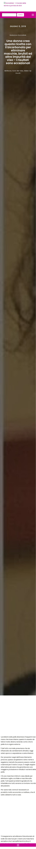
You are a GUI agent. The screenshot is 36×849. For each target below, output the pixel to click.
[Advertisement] (16, 716)
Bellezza (7, 71)
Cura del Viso (17, 71)
